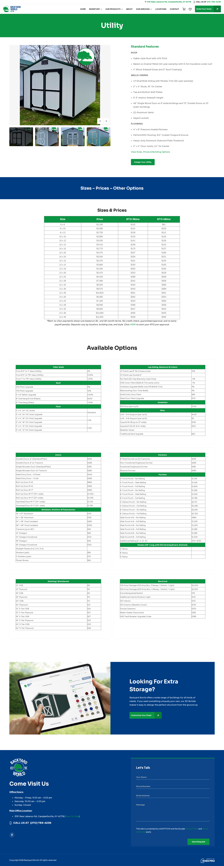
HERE (133, 324)
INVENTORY (94, 9)
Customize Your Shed (141, 715)
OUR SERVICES (143, 9)
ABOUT (129, 9)
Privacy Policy (191, 829)
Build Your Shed (204, 9)
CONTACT (174, 9)
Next (106, 121)
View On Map (72, 816)
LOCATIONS (160, 9)
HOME (83, 9)
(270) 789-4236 (40, 823)
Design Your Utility (142, 162)
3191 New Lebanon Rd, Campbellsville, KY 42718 (169, 2)
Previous (100, 121)
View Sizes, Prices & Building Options (150, 152)
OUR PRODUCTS (113, 9)
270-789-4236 (214, 2)
